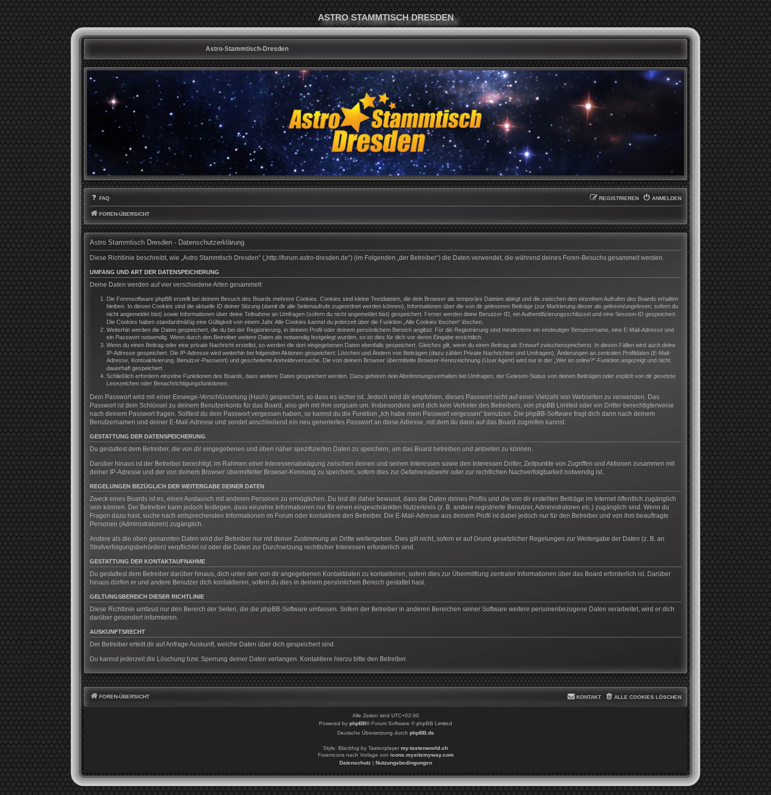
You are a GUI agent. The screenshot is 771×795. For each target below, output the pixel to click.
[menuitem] (100, 198)
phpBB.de (422, 733)
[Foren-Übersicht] (385, 122)
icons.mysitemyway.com (422, 755)
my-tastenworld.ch (424, 748)
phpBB (357, 723)
